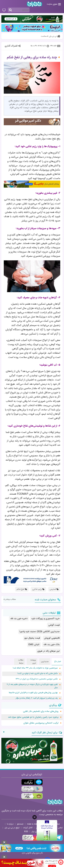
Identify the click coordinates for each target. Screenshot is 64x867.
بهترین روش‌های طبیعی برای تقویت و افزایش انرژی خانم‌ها (33, 692)
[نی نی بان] (34, 4)
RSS (26, 831)
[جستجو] (10, 10)
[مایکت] (32, 782)
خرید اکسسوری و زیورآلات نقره (46, 618)
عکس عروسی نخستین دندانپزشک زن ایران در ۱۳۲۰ (37, 679)
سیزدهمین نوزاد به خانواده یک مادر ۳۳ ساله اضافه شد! (35, 668)
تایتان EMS (34, 644)
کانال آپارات (27, 827)
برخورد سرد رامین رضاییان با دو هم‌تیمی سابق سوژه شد (33, 717)
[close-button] (34, 817)
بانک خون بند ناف (52, 644)
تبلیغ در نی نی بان (12, 827)
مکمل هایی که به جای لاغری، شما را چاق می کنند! (37, 673)
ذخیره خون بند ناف (18, 618)
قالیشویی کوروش (52, 638)
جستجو (20, 824)
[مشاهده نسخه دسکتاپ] (4, 10)
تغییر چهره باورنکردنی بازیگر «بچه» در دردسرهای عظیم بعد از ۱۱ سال (32, 686)
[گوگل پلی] (32, 789)
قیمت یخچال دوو (32, 638)
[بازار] (32, 796)
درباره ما (10, 824)
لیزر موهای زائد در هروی (48, 651)
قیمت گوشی (54, 625)
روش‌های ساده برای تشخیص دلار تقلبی (41, 711)
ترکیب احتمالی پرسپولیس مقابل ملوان (41, 723)
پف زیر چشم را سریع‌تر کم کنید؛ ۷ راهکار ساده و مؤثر (37, 698)
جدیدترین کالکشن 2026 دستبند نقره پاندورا (39, 631)
